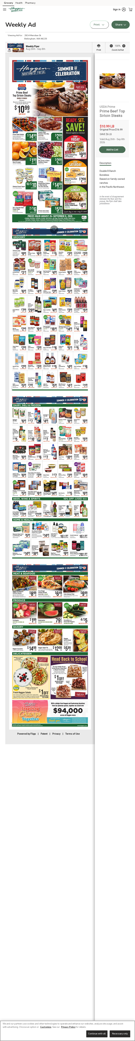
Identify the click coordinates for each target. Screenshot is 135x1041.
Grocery (8, 2)
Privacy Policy (68, 1027)
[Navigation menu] (4, 9)
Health (19, 2)
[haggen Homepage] (17, 9)
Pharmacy (30, 2)
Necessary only (120, 1033)
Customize (45, 1027)
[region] (67, 1031)
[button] (119, 9)
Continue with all (97, 1033)
